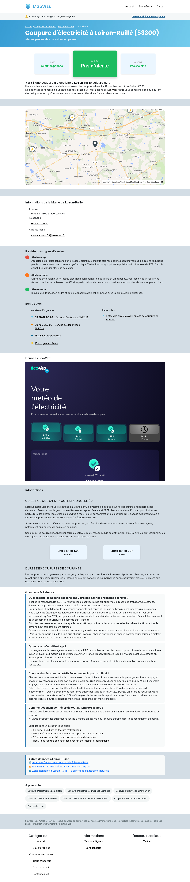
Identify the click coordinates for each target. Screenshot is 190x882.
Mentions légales (93, 841)
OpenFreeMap (118, 182)
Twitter (147, 841)
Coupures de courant (45, 26)
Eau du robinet (41, 847)
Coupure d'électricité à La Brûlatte (45, 791)
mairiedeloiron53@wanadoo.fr (48, 235)
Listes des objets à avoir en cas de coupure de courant (132, 317)
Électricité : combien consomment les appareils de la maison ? (68, 733)
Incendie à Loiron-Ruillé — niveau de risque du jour (61, 766)
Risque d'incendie (41, 860)
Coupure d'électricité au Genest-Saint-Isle (89, 791)
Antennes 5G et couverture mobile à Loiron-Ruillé (60, 762)
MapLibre (107, 182)
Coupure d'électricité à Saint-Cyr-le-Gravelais (86, 798)
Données (145, 6)
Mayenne (148, 16)
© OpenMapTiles (131, 182)
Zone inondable (41, 867)
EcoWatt (112, 89)
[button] (95, 144)
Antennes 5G (41, 873)
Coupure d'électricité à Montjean (130, 798)
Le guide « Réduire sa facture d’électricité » (57, 729)
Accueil (129, 6)
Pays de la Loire (66, 26)
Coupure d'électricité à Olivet (42, 798)
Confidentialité (93, 847)
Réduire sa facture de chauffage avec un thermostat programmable (71, 740)
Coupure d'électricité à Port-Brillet (133, 791)
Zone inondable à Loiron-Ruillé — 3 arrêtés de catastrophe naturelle (70, 770)
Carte (159, 6)
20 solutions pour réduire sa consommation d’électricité (64, 737)
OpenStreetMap (153, 182)
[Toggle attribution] (161, 182)
